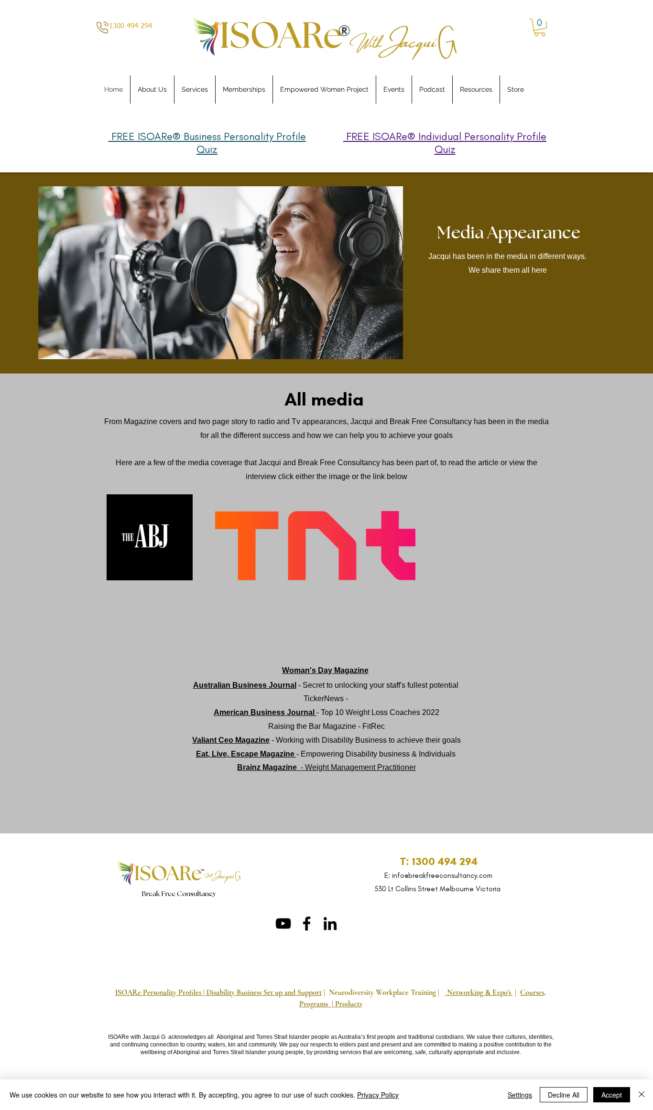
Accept (611, 1094)
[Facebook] (306, 923)
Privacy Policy (378, 1094)
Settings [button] (520, 1094)
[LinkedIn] (330, 923)
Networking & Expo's (479, 992)
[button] (539, 27)
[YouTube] (283, 923)
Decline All (563, 1094)
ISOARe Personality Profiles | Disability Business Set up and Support (218, 992)
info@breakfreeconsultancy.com (442, 875)
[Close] (641, 1094)
